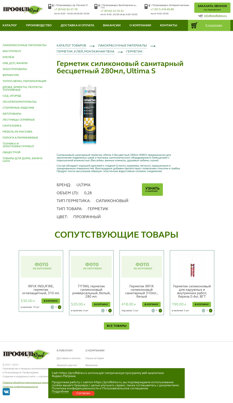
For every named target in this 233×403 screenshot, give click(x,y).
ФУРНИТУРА (11, 75)
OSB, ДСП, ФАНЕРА (15, 63)
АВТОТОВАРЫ (12, 114)
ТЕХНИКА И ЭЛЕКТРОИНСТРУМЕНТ (18, 145)
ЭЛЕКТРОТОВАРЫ (15, 69)
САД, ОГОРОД (12, 96)
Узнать (152, 189)
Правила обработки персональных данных (26, 382)
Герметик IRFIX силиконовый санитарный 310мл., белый (141, 291)
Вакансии (91, 365)
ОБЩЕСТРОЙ (11, 152)
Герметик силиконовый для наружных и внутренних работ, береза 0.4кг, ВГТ (192, 291)
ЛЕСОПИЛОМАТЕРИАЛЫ (20, 102)
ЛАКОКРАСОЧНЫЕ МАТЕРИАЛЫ (24, 45)
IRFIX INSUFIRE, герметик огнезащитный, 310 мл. (41, 290)
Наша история (94, 358)
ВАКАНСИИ (112, 25)
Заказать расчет (67, 365)
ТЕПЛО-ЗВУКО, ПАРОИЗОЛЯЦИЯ (24, 81)
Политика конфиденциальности (20, 387)
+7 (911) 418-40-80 (162, 9)
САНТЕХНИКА (12, 126)
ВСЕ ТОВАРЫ (116, 325)
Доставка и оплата (69, 358)
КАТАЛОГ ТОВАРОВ (71, 45)
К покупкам (214, 25)
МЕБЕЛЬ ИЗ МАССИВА (17, 132)
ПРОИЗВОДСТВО (39, 25)
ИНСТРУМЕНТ (12, 51)
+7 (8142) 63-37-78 (65, 9)
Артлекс (44, 376)
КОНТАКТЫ (168, 25)
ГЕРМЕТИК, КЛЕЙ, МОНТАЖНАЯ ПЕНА (85, 51)
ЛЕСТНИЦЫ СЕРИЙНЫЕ (19, 120)
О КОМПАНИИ (140, 25)
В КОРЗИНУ (51, 301)
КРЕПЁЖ (8, 57)
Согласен (83, 393)
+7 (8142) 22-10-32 (112, 11)
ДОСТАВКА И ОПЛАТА (77, 25)
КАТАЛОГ (10, 25)
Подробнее (60, 391)
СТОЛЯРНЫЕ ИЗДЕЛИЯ (18, 108)
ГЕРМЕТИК (134, 51)
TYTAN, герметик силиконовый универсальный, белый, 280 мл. (91, 291)
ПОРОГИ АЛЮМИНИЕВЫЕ (20, 137)
